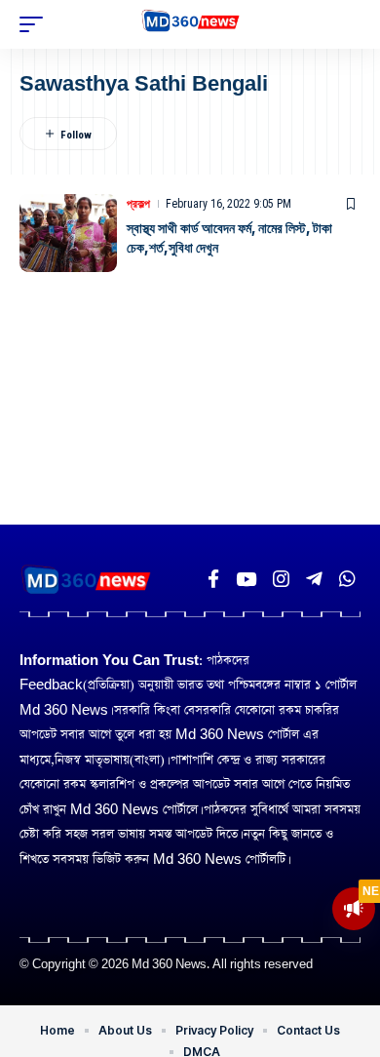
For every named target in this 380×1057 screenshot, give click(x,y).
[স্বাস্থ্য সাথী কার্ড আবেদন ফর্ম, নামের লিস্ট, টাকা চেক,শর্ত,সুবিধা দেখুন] (68, 233)
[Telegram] (314, 579)
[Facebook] (213, 579)
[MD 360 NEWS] (190, 24)
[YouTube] (246, 579)
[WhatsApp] (347, 579)
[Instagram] (281, 579)
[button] (36, 24)
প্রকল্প (138, 204)
